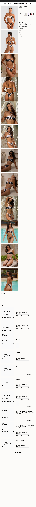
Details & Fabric (21, 28)
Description (21, 22)
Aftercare (20, 32)
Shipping (20, 34)
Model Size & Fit (21, 30)
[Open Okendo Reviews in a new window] (31, 301)
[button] (2, 3)
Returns (20, 36)
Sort (27, 305)
